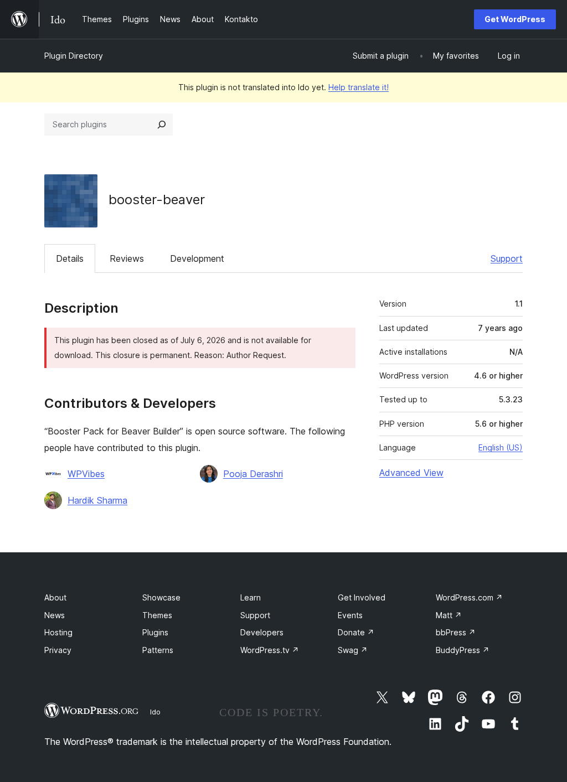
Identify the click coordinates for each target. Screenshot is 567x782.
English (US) (500, 447)
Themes (157, 615)
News (54, 615)
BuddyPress (462, 650)
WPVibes (86, 473)
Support (507, 258)
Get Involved (361, 597)
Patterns (157, 650)
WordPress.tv (269, 650)
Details (70, 258)
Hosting (58, 632)
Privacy (57, 650)
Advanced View (411, 472)
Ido (155, 711)
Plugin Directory (73, 55)
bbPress (456, 632)
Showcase (161, 597)
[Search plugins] (162, 124)
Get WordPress (514, 19)
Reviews (127, 258)
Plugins (155, 632)
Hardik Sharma (97, 500)
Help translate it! (358, 87)
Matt (449, 615)
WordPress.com (469, 597)
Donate (356, 632)
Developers (262, 632)
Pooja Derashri (253, 473)
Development (197, 258)
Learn (250, 597)
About (55, 597)
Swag (353, 650)
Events (350, 615)
